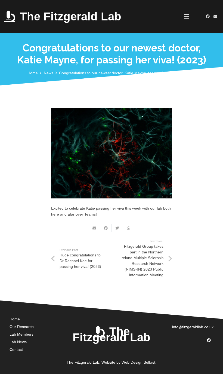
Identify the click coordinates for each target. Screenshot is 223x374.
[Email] (215, 16)
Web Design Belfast (138, 362)
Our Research (22, 326)
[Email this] (94, 228)
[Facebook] (208, 16)
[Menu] (186, 16)
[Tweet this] (117, 228)
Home (15, 319)
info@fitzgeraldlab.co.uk (192, 327)
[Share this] (106, 228)
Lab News (18, 342)
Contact (16, 349)
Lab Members (21, 334)
